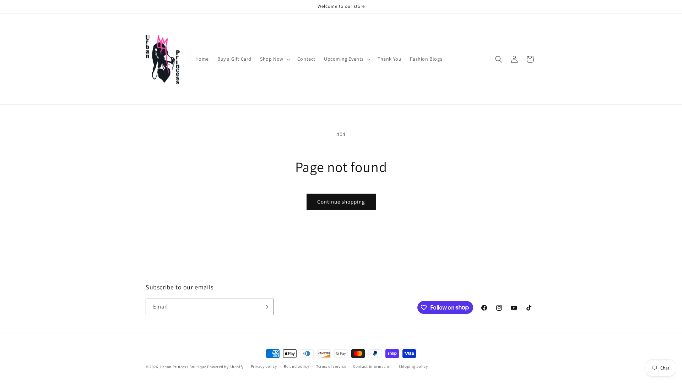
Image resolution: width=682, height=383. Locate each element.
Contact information (372, 366)
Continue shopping (341, 201)
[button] (274, 58)
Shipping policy (413, 366)
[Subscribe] (265, 307)
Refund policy (296, 366)
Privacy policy (264, 366)
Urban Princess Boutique (183, 366)
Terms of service (331, 366)
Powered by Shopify (225, 366)
